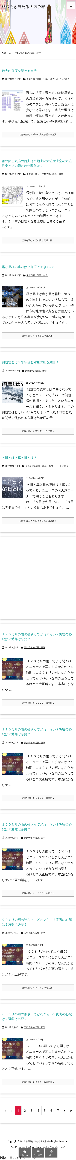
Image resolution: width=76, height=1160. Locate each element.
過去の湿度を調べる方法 (19, 70)
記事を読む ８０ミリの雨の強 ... (38, 1081)
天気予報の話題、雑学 (37, 79)
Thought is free (57, 1147)
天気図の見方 (33, 174)
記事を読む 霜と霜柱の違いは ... (38, 335)
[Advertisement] (38, 578)
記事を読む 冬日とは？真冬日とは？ (38, 520)
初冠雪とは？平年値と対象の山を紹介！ (30, 362)
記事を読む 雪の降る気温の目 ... (38, 240)
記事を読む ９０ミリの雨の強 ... (38, 987)
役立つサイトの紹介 (59, 79)
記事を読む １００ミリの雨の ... (38, 893)
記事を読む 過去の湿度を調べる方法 (38, 134)
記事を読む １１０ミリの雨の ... (38, 797)
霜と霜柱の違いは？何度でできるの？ (29, 267)
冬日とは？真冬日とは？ (19, 457)
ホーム (7, 52)
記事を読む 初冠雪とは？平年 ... (38, 431)
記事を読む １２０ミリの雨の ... (38, 702)
